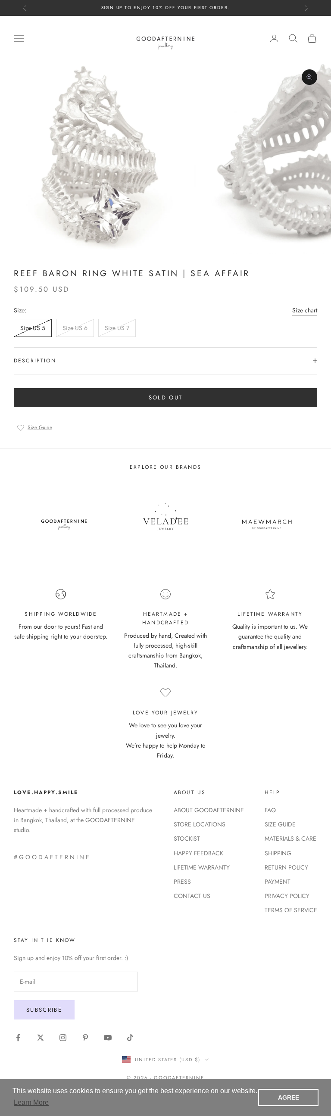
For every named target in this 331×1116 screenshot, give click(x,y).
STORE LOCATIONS (199, 824)
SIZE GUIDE (280, 824)
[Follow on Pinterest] (85, 1037)
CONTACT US (192, 896)
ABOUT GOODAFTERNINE (209, 810)
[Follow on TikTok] (130, 1037)
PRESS (182, 881)
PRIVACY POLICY (287, 896)
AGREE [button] (288, 1097)
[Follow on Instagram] (63, 1037)
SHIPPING (278, 853)
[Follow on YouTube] (107, 1037)
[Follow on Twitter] (40, 1037)
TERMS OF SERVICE (291, 910)
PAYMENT (277, 881)
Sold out (166, 397)
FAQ (270, 810)
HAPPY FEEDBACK (198, 853)
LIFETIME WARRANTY (202, 867)
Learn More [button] (31, 1102)
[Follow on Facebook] (18, 1037)
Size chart (304, 310)
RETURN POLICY (286, 867)
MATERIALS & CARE (290, 838)
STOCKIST (187, 838)
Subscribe (44, 1010)
